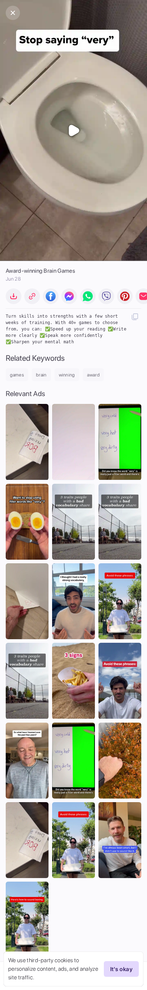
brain (41, 375)
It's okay (121, 969)
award (93, 375)
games (17, 375)
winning (67, 375)
